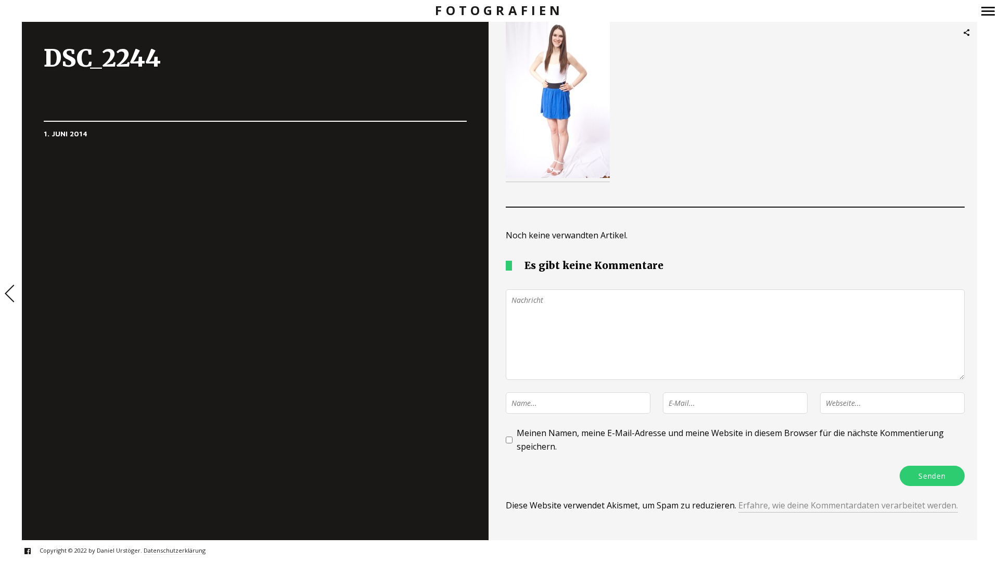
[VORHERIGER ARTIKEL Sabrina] (11, 294)
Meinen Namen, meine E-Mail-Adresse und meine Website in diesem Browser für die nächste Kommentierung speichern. (730, 439)
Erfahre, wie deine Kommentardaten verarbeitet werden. (848, 505)
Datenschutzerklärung (175, 550)
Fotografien (499, 11)
